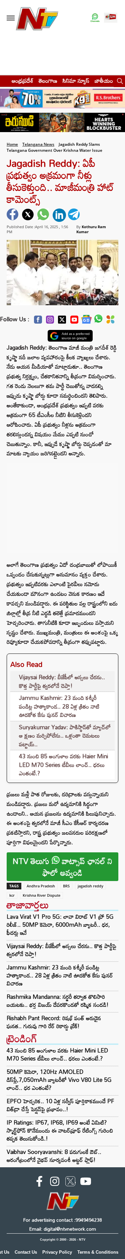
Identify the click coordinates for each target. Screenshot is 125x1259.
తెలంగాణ (48, 80)
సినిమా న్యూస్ (76, 80)
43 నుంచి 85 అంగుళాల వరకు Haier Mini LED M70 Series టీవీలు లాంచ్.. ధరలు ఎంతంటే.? (63, 765)
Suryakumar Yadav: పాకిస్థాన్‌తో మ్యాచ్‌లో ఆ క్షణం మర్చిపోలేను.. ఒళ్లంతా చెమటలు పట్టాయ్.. (65, 736)
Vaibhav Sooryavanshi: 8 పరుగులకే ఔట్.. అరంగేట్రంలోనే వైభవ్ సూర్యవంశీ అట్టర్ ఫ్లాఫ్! (54, 1155)
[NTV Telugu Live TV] (110, 18)
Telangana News (38, 144)
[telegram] (74, 215)
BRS (66, 885)
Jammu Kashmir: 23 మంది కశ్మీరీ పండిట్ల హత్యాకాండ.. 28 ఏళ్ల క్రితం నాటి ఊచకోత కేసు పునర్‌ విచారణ (59, 706)
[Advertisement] (63, 505)
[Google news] (86, 321)
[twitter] (28, 215)
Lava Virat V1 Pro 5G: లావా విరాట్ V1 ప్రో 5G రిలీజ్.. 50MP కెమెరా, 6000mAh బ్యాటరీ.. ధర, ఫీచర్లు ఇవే (60, 925)
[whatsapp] (44, 215)
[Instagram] (50, 321)
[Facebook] (38, 321)
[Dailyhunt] (110, 321)
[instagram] (54, 1182)
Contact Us (26, 1252)
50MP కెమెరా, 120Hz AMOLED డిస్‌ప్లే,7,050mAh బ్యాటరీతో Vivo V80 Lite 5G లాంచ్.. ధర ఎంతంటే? (59, 1079)
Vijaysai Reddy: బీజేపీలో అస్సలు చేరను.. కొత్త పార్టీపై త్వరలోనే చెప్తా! (62, 681)
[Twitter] (62, 321)
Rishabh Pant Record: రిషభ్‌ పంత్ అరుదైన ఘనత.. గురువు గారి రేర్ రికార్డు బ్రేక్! (54, 1022)
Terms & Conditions (97, 1252)
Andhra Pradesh (41, 885)
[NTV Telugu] (37, 18)
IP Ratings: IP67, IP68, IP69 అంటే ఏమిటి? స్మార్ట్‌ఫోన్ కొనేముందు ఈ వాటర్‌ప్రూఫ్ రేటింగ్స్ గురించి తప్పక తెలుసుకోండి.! (60, 1130)
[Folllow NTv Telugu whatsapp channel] (95, 18)
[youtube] (85, 1182)
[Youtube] (74, 321)
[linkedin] (59, 215)
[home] (4, 80)
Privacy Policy (57, 1252)
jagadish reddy (90, 885)
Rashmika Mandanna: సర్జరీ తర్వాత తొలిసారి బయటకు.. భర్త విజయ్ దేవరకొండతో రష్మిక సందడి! (58, 1001)
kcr (12, 895)
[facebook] (13, 215)
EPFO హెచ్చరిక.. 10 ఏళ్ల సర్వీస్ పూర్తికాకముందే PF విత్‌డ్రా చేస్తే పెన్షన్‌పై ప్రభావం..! (60, 1105)
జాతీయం (104, 80)
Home (12, 144)
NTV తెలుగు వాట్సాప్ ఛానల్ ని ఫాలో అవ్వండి (62, 866)
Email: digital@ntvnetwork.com (62, 1228)
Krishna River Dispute (41, 895)
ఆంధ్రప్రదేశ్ (22, 80)
